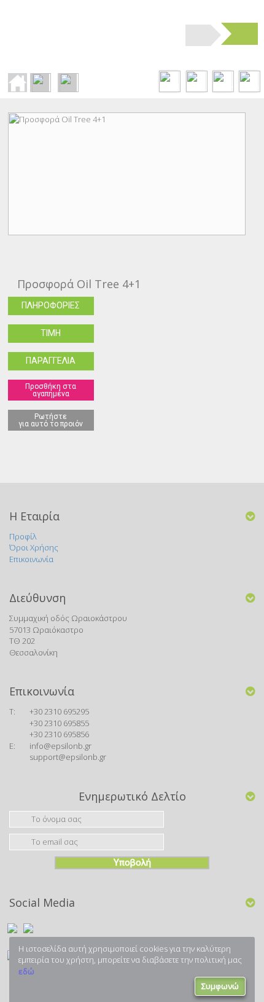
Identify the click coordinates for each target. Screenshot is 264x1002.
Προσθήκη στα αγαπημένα (50, 390)
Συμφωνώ (220, 986)
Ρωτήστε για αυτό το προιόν (50, 420)
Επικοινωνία (31, 559)
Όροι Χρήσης (33, 547)
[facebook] (12, 928)
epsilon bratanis (82, 34)
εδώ (26, 971)
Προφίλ (23, 536)
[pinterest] (28, 928)
